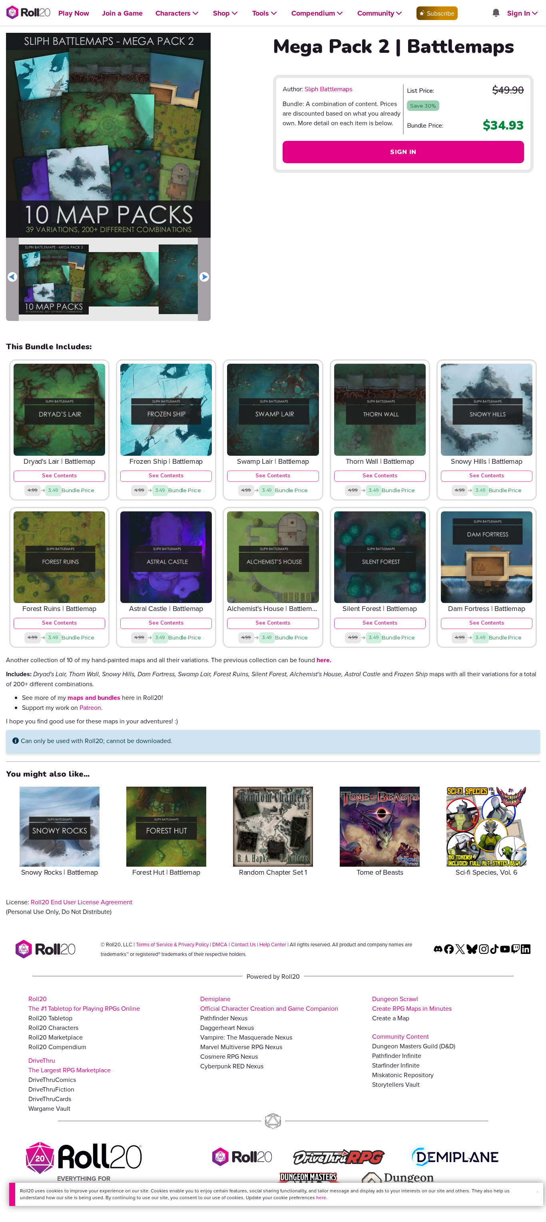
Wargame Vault (49, 1108)
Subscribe (439, 13)
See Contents (59, 475)
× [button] (537, 1191)
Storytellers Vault (396, 1084)
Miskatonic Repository (403, 1074)
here (321, 1197)
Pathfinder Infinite (396, 1055)
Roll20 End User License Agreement (81, 901)
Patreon (90, 707)
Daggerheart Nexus (227, 1027)
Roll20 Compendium (57, 1046)
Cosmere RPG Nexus (229, 1056)
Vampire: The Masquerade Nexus (246, 1037)
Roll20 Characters (53, 1027)
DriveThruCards (49, 1098)
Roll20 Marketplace (55, 1037)
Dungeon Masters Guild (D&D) (413, 1046)
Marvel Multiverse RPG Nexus (241, 1046)
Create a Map (390, 1018)
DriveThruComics (52, 1079)
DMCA (219, 944)
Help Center (272, 944)
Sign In (403, 152)
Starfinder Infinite (396, 1065)
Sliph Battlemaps (329, 89)
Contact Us (243, 944)
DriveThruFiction (51, 1089)
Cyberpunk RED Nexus (231, 1066)
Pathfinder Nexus (223, 1018)
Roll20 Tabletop (50, 1018)
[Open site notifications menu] (495, 13)
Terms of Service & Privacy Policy (172, 944)
